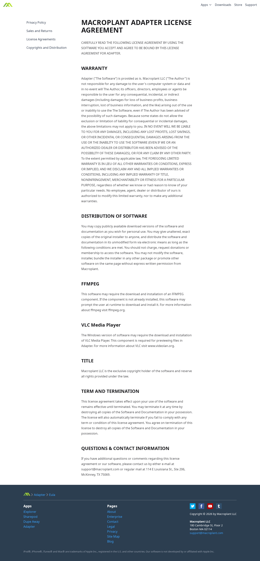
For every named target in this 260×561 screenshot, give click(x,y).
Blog (110, 541)
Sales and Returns (39, 31)
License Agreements (41, 39)
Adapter (29, 526)
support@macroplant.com (206, 533)
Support (251, 5)
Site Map (113, 536)
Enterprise (114, 517)
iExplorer (29, 512)
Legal (111, 526)
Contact (112, 521)
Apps (204, 5)
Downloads (223, 5)
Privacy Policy (36, 22)
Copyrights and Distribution (46, 48)
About (111, 512)
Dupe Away (31, 521)
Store (238, 5)
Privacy (112, 531)
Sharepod (30, 517)
